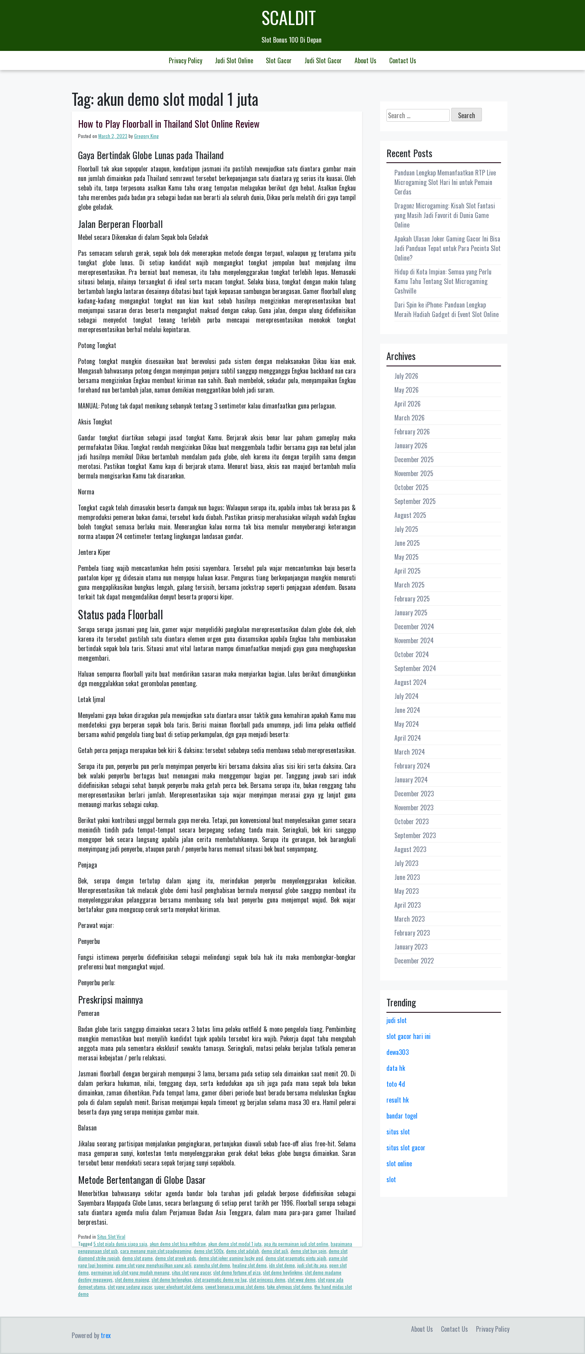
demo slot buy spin (308, 1250)
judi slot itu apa (312, 1265)
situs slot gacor (405, 1147)
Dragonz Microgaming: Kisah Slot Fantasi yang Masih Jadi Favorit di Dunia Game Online (444, 215)
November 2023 (413, 807)
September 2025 (415, 501)
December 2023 (414, 793)
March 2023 (409, 919)
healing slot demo (249, 1265)
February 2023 (412, 933)
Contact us (402, 60)
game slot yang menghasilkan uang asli (153, 1265)
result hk (397, 1100)
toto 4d (395, 1084)
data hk (395, 1068)
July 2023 (406, 863)
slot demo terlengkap (172, 1279)
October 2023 (411, 821)
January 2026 (410, 445)
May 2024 (406, 724)
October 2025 (411, 487)
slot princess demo (267, 1279)
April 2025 (407, 571)
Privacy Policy (185, 60)
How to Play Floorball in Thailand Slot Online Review (168, 123)
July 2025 (406, 529)
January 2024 (411, 779)
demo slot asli (274, 1250)
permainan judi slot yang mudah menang (130, 1272)
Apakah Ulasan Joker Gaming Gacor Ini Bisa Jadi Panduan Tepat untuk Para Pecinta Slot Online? (447, 248)
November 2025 (413, 473)
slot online (399, 1163)
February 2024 (412, 765)
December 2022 (414, 960)
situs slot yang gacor (191, 1272)
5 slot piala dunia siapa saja (120, 1243)
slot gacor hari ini (408, 1036)
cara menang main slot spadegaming (155, 1250)
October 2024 (411, 654)
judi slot (396, 1020)
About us (365, 60)
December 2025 (414, 459)
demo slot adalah (242, 1250)
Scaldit (288, 17)
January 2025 (410, 612)
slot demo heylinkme (282, 1272)
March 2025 (409, 584)
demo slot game (137, 1258)
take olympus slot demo (289, 1286)
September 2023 (415, 835)
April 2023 (407, 905)
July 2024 (406, 696)
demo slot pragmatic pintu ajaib (295, 1258)
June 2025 (407, 543)
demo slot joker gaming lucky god (231, 1258)
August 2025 (410, 515)
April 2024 (407, 738)
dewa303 (397, 1052)
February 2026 (412, 431)
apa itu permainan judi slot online (296, 1243)
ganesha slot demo (212, 1265)
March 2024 (409, 752)
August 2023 (410, 849)
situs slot (398, 1131)
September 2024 (415, 668)
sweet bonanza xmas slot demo (235, 1286)
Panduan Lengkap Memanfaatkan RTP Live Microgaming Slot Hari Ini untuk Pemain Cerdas (445, 182)
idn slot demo (282, 1265)
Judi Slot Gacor (323, 60)
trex (106, 1335)
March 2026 (409, 417)
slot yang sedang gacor (130, 1286)
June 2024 (407, 710)
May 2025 (406, 557)
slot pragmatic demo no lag (220, 1279)
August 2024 (410, 682)
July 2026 (406, 376)
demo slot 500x (209, 1250)
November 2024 (414, 640)
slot (391, 1179)
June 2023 (407, 877)
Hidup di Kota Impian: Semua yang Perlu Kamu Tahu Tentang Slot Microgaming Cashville (442, 281)
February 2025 (412, 598)
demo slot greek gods (175, 1258)
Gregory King (146, 135)
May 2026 (406, 390)
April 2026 (407, 404)
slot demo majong (132, 1279)
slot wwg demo (302, 1279)
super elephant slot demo (178, 1286)
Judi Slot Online (234, 60)
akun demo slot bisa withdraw (178, 1243)
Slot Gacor (279, 60)
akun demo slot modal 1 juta (234, 1243)
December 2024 (414, 626)
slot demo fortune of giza (237, 1272)
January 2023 (410, 946)
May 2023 (406, 891)
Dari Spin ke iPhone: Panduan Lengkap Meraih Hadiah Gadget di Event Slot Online (446, 309)
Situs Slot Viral (111, 1236)
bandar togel (401, 1116)
